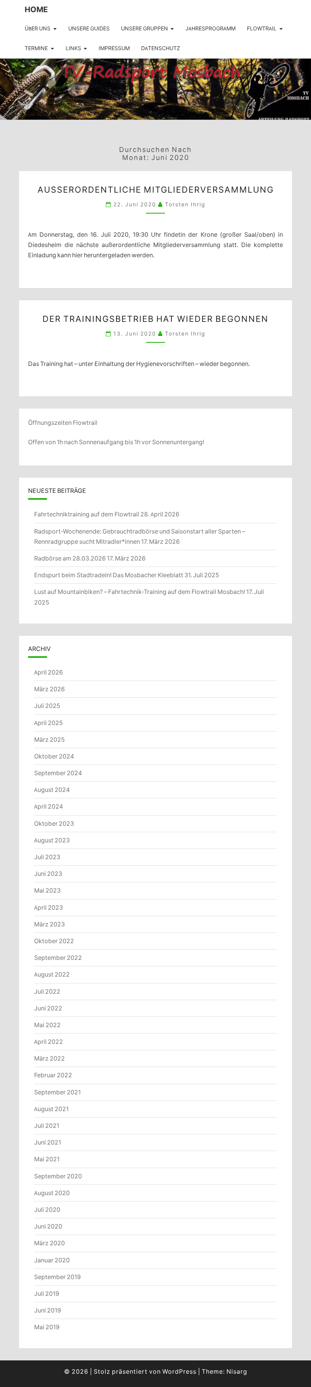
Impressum (114, 48)
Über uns (37, 28)
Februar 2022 (53, 1075)
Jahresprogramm (210, 28)
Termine (36, 48)
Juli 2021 (46, 1125)
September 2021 (57, 1092)
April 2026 (48, 672)
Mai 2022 (47, 1025)
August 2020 (52, 1193)
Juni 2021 (47, 1142)
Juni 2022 (48, 1008)
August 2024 (52, 789)
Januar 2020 (52, 1260)
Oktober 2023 (54, 823)
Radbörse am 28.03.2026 (70, 558)
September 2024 (58, 773)
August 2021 (51, 1109)
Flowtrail (261, 28)
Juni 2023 (48, 873)
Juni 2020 (48, 1226)
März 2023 (49, 924)
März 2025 (49, 739)
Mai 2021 (47, 1159)
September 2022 (58, 957)
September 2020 (58, 1176)
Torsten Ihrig (185, 204)
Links (73, 48)
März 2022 (49, 1058)
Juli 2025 (47, 705)
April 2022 (48, 1041)
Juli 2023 (47, 857)
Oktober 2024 (54, 756)
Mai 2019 (47, 1327)
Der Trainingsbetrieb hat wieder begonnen (155, 319)
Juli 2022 (47, 991)
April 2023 (48, 907)
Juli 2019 (46, 1293)
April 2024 (48, 806)
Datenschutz (160, 48)
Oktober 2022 (54, 941)
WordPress (179, 1371)
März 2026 (49, 689)
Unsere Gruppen (144, 28)
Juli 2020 (47, 1209)
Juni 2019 (47, 1310)
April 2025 (48, 723)
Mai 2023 (47, 890)
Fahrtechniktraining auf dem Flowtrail (86, 514)
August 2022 (52, 974)
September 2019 (57, 1277)
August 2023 (52, 840)
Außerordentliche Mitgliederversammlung (156, 189)
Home (36, 9)
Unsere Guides (89, 28)
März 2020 (49, 1243)
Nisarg (236, 1371)
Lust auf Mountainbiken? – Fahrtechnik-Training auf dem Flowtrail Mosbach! (139, 591)
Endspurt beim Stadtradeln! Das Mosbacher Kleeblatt (108, 575)
